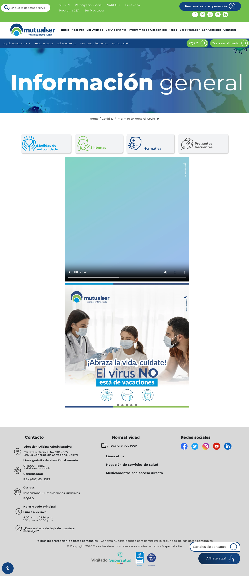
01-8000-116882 (33, 465)
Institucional (32, 493)
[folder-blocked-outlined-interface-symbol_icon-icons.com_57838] (104, 444)
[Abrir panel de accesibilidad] (8, 568)
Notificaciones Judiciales (62, 493)
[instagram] (210, 14)
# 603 (27, 468)
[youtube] (218, 14)
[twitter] (202, 14)
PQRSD (28, 498)
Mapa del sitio (172, 546)
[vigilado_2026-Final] (124, 552)
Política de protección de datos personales (67, 541)
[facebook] (195, 14)
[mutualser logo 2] (32, 25)
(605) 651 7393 (40, 479)
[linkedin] (225, 14)
